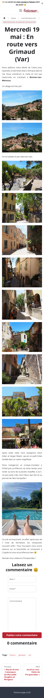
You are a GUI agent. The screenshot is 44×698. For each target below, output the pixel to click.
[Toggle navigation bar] (20, 10)
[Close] (42, 3)
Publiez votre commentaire (22, 635)
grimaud (21, 655)
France (12, 655)
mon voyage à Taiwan (25, 2)
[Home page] (4, 18)
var (29, 655)
